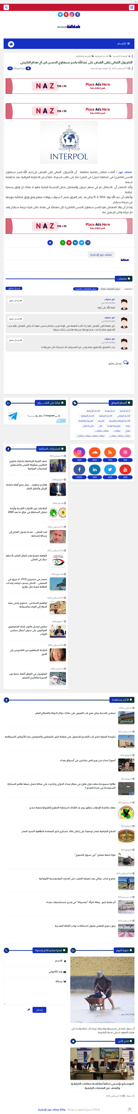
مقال (127, 431)
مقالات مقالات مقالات (119, 436)
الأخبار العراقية (105, 416)
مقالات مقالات (102, 431)
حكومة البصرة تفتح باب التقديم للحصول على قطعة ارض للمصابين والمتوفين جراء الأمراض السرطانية (60, 736)
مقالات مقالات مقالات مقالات (90, 436)
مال (100, 426)
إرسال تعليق (14, 288)
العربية (101, 421)
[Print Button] (50, 242)
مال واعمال (88, 426)
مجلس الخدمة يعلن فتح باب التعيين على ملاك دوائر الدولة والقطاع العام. (75, 713)
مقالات (117, 431)
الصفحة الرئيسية (120, 56)
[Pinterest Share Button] (75, 242)
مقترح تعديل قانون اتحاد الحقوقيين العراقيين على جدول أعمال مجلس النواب (27, 630)
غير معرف (109, 299)
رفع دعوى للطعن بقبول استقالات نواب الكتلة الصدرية (85, 925)
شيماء (129, 1096)
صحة (128, 426)
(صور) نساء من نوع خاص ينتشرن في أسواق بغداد (88, 760)
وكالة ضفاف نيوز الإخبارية (51, 1109)
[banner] (69, 86)
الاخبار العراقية (101, 56)
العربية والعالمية (83, 56)
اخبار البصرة (125, 411)
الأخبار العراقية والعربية (119, 421)
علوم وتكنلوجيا (114, 426)
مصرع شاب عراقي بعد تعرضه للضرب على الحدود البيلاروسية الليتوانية (77, 878)
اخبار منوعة (110, 411)
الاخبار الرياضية (93, 411)
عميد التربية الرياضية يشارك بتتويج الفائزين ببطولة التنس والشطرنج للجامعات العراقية (28, 465)
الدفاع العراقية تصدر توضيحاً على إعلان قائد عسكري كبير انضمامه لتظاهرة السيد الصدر (68, 831)
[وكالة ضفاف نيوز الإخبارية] (69, 26)
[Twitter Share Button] (81, 242)
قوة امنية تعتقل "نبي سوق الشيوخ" (95, 854)
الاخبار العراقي (123, 416)
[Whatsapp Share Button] (62, 242)
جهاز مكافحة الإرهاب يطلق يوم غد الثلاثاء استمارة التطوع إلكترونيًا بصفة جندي (72, 807)
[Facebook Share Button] (88, 242)
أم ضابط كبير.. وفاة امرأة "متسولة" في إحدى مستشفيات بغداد (81, 902)
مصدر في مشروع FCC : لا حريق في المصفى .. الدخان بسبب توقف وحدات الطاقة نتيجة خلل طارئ (26, 583)
